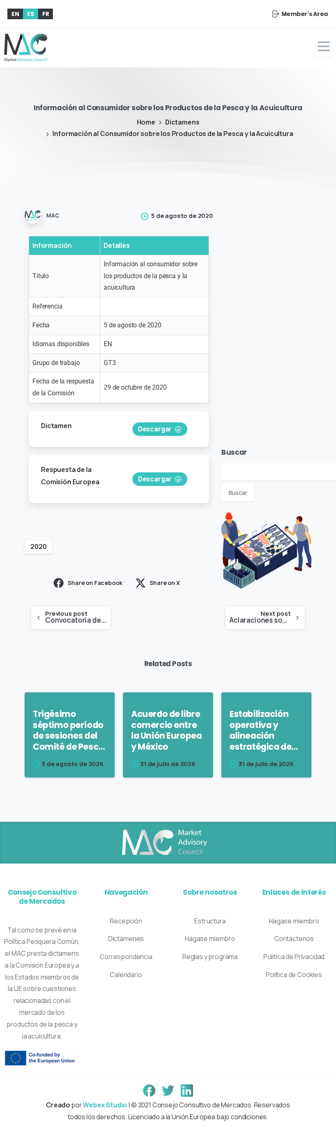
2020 (38, 546)
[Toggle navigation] (324, 48)
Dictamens (182, 122)
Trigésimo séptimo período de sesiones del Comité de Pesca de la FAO (68, 730)
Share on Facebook (95, 583)
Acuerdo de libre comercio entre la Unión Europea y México (166, 730)
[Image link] (164, 842)
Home (146, 122)
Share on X (164, 583)
